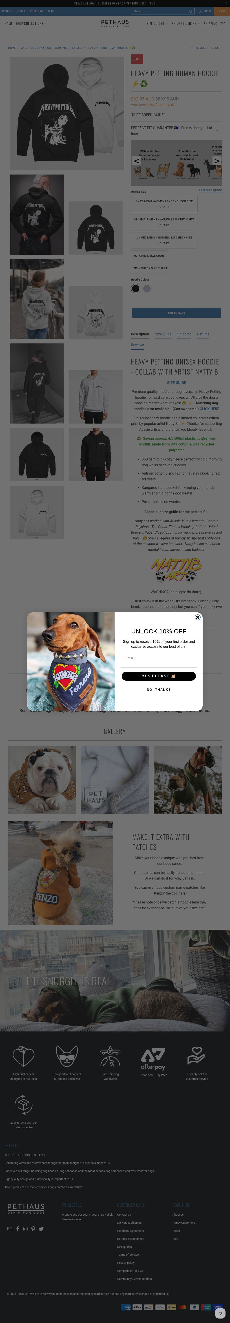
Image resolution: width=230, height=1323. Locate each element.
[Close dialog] (197, 617)
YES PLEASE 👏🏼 (159, 676)
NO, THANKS (159, 689)
